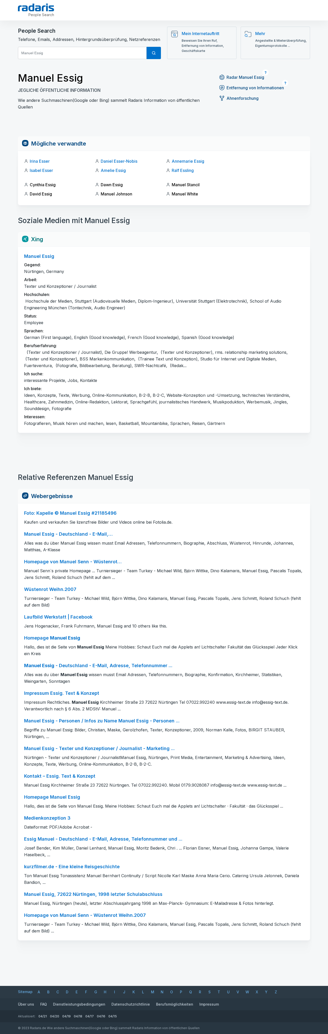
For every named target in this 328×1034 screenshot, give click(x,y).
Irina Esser (40, 161)
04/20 (54, 1016)
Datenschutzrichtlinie (130, 1004)
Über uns (26, 1004)
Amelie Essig (113, 170)
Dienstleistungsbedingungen (79, 1004)
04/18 (78, 1016)
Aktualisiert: (26, 1016)
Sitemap (25, 991)
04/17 (89, 1016)
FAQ (43, 1004)
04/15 (112, 1016)
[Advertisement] (164, 124)
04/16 (101, 1016)
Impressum (209, 1004)
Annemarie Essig (188, 161)
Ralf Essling (183, 170)
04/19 (66, 1016)
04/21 (42, 1016)
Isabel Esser (41, 170)
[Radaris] (36, 7)
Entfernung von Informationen (255, 87)
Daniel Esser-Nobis (119, 161)
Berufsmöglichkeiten (174, 1004)
